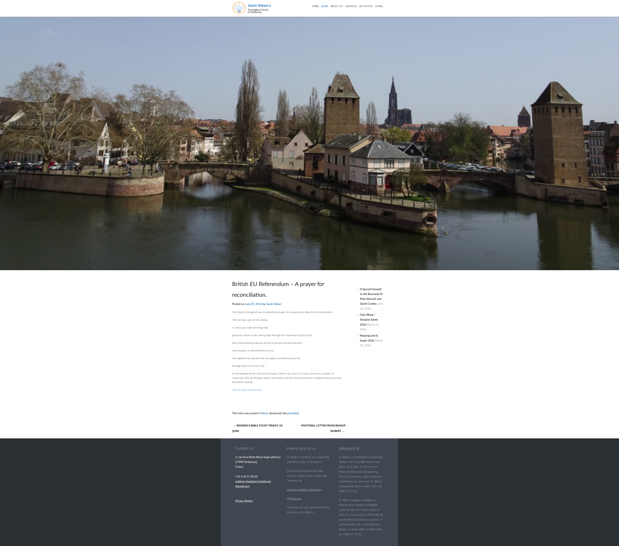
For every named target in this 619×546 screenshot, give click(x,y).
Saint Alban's (259, 5)
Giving (379, 6)
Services (351, 6)
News (324, 6)
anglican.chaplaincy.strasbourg (304, 489)
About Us (337, 6)
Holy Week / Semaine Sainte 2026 (369, 320)
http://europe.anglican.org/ (246, 389)
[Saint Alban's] (239, 7)
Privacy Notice (244, 501)
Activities (366, 6)
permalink (293, 413)
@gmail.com (294, 498)
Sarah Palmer (274, 304)
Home (315, 6)
